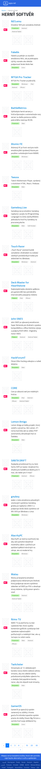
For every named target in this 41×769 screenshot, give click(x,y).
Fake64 (15, 52)
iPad (32, 84)
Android (24, 28)
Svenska (26, 767)
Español (36, 762)
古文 (38, 767)
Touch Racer (18, 246)
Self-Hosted (31, 226)
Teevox (15, 177)
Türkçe (33, 767)
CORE (14, 388)
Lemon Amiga (19, 422)
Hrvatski (15, 765)
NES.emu (16, 21)
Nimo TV (16, 619)
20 (32, 745)
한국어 (27, 765)
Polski (4, 767)
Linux (23, 67)
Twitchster (17, 664)
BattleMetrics (18, 108)
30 (37, 745)
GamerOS (16, 706)
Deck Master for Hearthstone (20, 284)
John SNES (17, 319)
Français (9, 765)
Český (18, 762)
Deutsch (29, 762)
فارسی (3, 765)
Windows (25, 84)
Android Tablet (16, 31)
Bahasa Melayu (35, 765)
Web (23, 123)
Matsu (14, 574)
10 (27, 745)
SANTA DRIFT (18, 460)
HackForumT (18, 358)
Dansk (23, 762)
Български (11, 762)
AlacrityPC (17, 535)
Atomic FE (17, 144)
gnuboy (15, 496)
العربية (4, 762)
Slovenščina (18, 767)
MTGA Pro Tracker (21, 77)
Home (4, 10)
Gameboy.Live (19, 207)
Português (10, 767)
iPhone (22, 87)
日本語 (22, 765)
